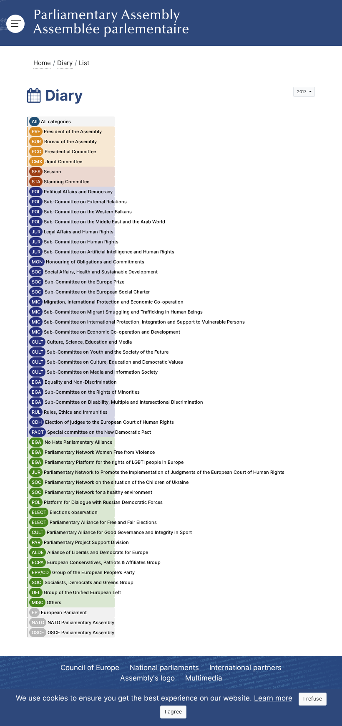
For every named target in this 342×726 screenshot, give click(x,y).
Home (42, 63)
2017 (302, 91)
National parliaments (164, 667)
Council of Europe (89, 667)
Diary (65, 63)
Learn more (273, 698)
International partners (245, 667)
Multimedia (203, 678)
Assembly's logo (147, 678)
